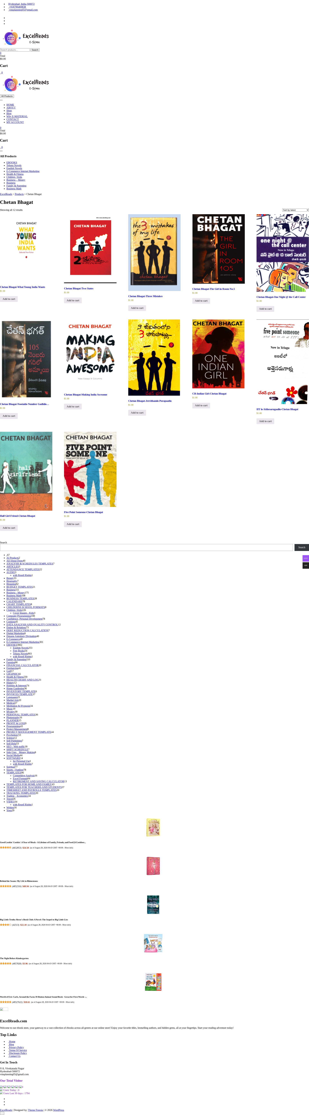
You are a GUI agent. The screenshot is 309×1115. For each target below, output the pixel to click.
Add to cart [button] (9, 299)
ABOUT (11, 107)
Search (35, 50)
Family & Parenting (16, 185)
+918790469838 (17, 6)
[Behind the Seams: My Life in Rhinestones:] (153, 866)
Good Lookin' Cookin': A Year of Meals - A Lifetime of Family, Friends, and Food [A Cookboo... (43, 842)
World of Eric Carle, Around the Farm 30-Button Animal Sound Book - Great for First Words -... (43, 997)
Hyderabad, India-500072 (21, 4)
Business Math (13, 188)
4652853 (17, 847)
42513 (16, 925)
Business (10, 182)
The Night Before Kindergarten (14, 958)
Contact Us (14, 1056)
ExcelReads (6, 1110)
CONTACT (12, 119)
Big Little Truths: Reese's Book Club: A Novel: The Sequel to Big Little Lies (34, 919)
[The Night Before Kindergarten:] (153, 943)
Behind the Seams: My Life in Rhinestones (19, 881)
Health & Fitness (14, 174)
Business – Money (15, 180)
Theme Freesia (35, 1110)
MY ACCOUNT (15, 122)
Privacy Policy (16, 1047)
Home (11, 1041)
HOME (10, 104)
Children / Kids (14, 177)
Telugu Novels (13, 165)
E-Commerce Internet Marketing (22, 171)
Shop (9, 110)
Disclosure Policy (17, 1053)
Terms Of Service (17, 1050)
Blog (8, 113)
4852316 (17, 886)
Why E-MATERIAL (17, 116)
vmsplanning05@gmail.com (23, 9)
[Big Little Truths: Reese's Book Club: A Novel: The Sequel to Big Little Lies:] (153, 905)
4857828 (17, 963)
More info (68, 847)
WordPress (58, 1110)
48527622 (17, 1002)
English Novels (14, 168)
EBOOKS (11, 162)
